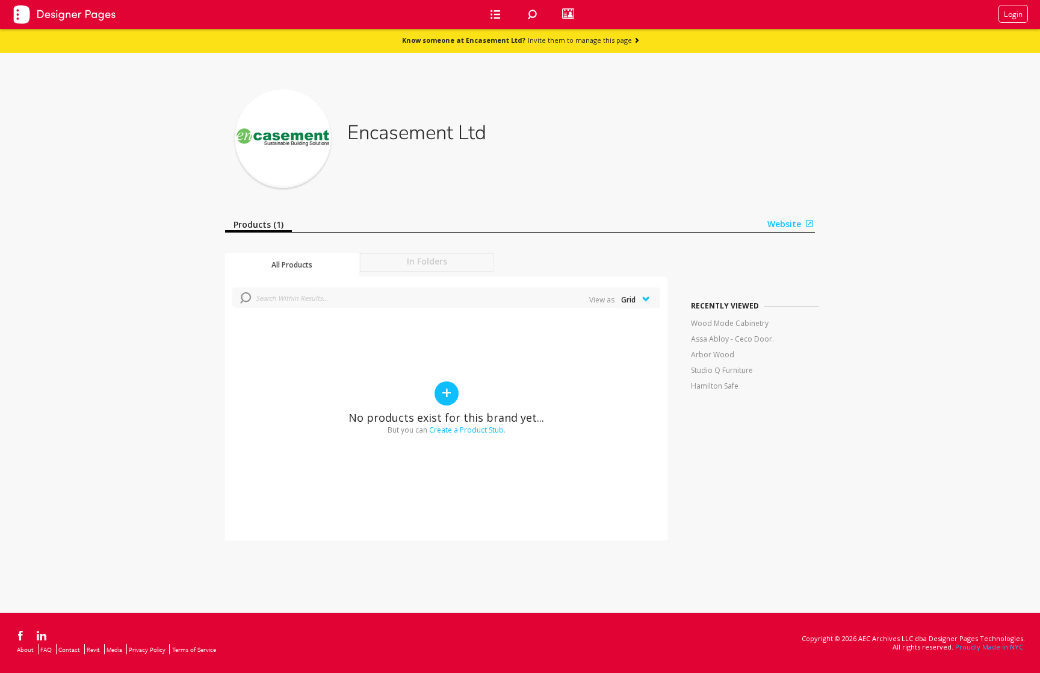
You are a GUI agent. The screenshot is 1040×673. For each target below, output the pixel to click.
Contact (69, 649)
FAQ (46, 649)
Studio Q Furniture (722, 370)
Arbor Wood (712, 354)
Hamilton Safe (714, 386)
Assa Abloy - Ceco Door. (732, 339)
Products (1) (258, 224)
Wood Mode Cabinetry (730, 323)
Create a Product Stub (466, 430)
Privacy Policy (147, 649)
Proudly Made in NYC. (990, 646)
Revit (93, 649)
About (25, 649)
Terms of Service (194, 649)
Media (114, 649)
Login (1013, 14)
